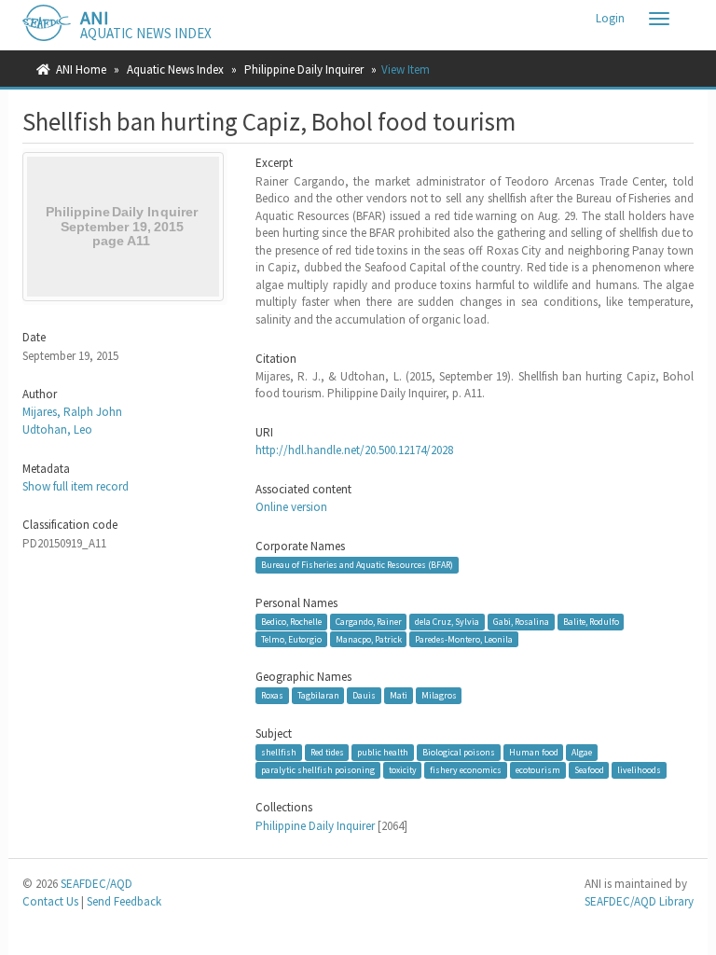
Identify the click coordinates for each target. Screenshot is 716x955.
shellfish (278, 752)
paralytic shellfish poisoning (318, 770)
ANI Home (81, 69)
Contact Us (50, 901)
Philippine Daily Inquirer (304, 69)
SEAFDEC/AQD (96, 884)
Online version (291, 507)
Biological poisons (458, 752)
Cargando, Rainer (369, 622)
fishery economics (466, 770)
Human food (533, 752)
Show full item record (75, 486)
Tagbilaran (318, 695)
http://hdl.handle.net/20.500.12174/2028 (354, 450)
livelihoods (639, 770)
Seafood (589, 770)
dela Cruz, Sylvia (447, 622)
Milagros (439, 695)
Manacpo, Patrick (369, 638)
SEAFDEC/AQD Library (639, 901)
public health (382, 752)
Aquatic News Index (175, 69)
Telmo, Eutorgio (291, 638)
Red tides (327, 752)
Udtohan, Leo (57, 429)
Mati (398, 695)
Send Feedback (124, 901)
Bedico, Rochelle (291, 622)
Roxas (272, 695)
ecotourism (538, 770)
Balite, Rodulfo (591, 622)
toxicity (403, 770)
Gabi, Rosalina (521, 622)
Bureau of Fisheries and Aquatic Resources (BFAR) (357, 565)
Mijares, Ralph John (72, 412)
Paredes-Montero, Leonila (464, 638)
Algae (581, 752)
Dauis (364, 695)
